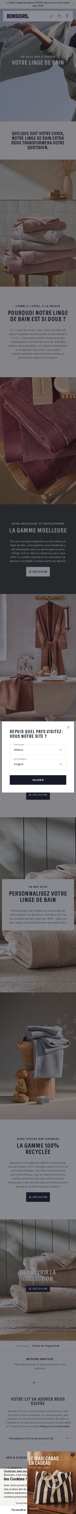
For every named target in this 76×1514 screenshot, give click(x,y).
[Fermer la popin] (68, 727)
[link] (51, 1483)
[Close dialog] (72, 1455)
